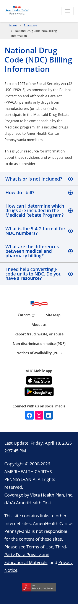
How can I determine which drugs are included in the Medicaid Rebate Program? (34, 210)
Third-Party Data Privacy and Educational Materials (35, 554)
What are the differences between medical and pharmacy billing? (32, 251)
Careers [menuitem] (24, 314)
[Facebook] (29, 415)
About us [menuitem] (39, 324)
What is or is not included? (33, 179)
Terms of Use (39, 547)
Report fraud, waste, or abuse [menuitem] (39, 334)
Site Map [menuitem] (53, 315)
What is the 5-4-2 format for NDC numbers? (35, 231)
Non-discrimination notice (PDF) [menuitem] (39, 343)
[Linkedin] (48, 415)
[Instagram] (39, 415)
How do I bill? (19, 192)
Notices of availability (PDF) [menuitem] (39, 353)
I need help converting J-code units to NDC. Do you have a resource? (33, 273)
